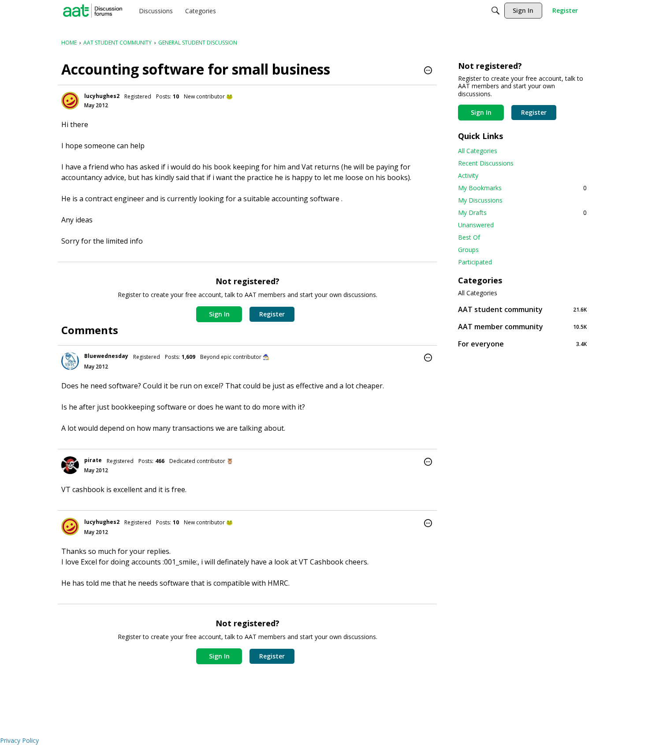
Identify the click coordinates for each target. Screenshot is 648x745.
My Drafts (522, 212)
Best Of (469, 237)
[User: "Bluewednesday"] (70, 361)
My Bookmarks (522, 188)
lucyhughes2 (101, 96)
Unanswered (476, 225)
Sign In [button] (219, 314)
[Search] (495, 11)
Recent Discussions (486, 163)
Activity (468, 175)
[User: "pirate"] (70, 465)
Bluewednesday (106, 356)
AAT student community (522, 309)
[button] (428, 71)
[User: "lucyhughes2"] (70, 100)
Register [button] (272, 314)
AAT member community (522, 326)
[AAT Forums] (92, 11)
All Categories (477, 151)
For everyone (522, 343)
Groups (468, 249)
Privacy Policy (19, 740)
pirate (93, 460)
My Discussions (480, 200)
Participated (475, 262)
